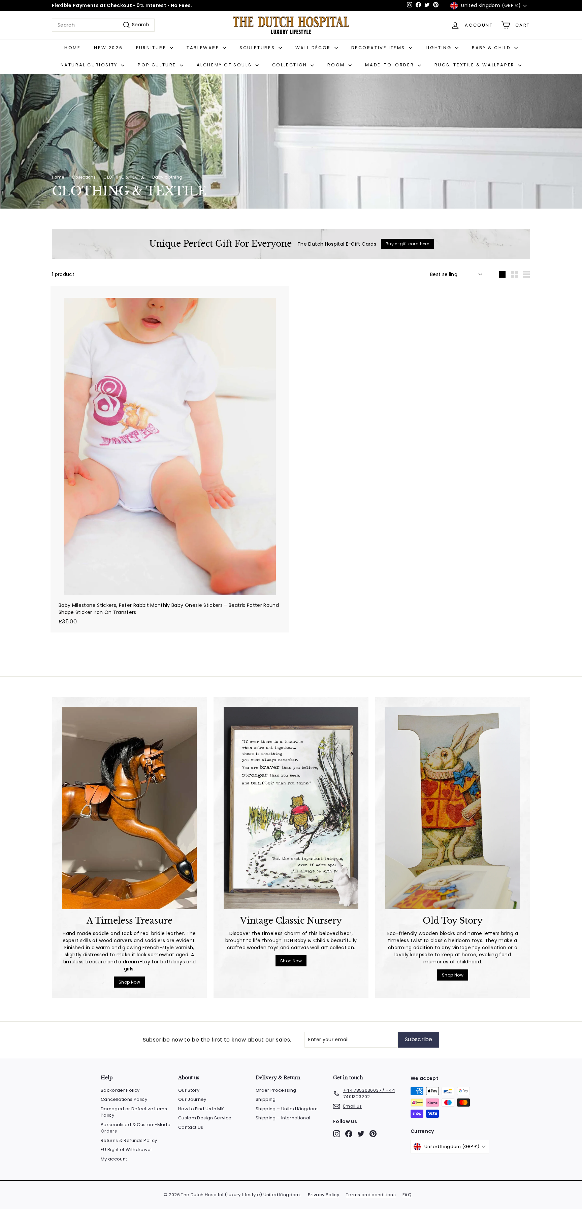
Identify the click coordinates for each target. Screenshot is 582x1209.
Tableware (204, 47)
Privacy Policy (323, 1194)
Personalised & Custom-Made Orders (135, 1128)
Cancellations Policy (124, 1099)
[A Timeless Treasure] (129, 808)
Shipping (266, 1099)
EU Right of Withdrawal (126, 1149)
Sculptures (258, 47)
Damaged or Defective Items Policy (134, 1112)
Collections (84, 177)
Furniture (152, 47)
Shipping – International (283, 1118)
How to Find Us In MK (201, 1109)
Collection (290, 65)
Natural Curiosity (90, 65)
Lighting (439, 47)
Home (72, 47)
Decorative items (379, 47)
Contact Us (190, 1127)
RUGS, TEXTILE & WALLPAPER (475, 65)
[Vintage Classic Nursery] (291, 808)
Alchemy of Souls (225, 65)
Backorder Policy (120, 1090)
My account (114, 1159)
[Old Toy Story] (452, 808)
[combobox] (103, 25)
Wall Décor (314, 47)
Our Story (188, 1090)
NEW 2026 (108, 47)
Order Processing (276, 1090)
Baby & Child (492, 47)
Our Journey (192, 1099)
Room (337, 65)
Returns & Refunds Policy (129, 1140)
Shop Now (129, 982)
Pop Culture (158, 65)
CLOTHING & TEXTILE (123, 177)
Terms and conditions (371, 1194)
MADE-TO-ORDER (390, 65)
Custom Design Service (204, 1118)
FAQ (407, 1194)
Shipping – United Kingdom (287, 1109)
